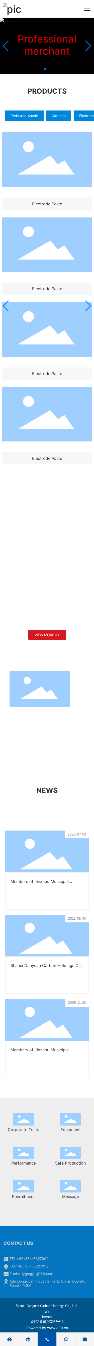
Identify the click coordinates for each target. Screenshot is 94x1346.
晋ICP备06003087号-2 (47, 1322)
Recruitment (23, 1196)
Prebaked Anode (24, 116)
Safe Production (70, 1163)
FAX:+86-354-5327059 (29, 1266)
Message (70, 1196)
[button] (45, 69)
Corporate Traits (23, 1129)
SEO (47, 1312)
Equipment (70, 1129)
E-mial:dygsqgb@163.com (31, 1274)
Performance (23, 1163)
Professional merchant (47, 45)
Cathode (59, 116)
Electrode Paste (47, 203)
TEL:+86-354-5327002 (29, 1258)
